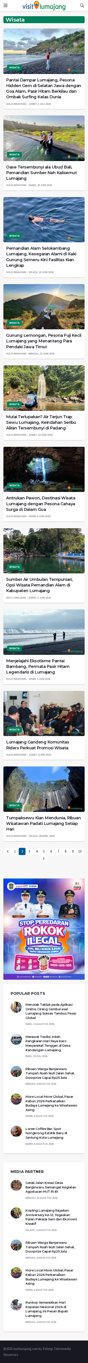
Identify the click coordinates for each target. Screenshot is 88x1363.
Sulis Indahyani (16, 104)
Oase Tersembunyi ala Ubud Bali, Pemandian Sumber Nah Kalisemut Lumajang (41, 173)
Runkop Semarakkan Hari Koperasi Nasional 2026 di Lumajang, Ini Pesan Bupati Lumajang (46, 1309)
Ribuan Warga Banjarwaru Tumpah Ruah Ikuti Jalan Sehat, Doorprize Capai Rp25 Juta (50, 1073)
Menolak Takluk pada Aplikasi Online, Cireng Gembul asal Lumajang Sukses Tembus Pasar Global (50, 1011)
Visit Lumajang (16, 597)
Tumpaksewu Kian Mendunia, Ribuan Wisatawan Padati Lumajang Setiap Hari (43, 823)
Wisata (14, 67)
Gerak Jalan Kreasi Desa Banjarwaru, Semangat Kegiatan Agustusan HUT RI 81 (50, 1187)
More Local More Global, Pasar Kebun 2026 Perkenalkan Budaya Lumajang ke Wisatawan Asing (51, 1103)
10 (79, 851)
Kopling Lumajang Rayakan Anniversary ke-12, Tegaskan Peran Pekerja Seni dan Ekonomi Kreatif (51, 1217)
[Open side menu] (5, 5)
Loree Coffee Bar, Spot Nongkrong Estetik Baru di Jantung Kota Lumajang (46, 1133)
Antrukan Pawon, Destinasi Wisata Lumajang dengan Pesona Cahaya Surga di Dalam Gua (40, 504)
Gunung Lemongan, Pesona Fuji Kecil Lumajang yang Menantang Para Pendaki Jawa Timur (43, 341)
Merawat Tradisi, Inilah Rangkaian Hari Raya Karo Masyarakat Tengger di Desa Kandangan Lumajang (47, 1043)
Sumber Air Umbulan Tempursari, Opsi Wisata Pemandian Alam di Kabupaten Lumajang (39, 585)
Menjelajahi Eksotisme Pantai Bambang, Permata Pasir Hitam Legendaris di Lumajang (37, 666)
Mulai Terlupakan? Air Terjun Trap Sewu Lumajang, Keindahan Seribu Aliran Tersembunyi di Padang (41, 422)
